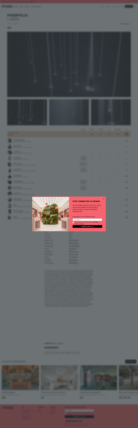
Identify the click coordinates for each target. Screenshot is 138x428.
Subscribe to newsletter (87, 226)
